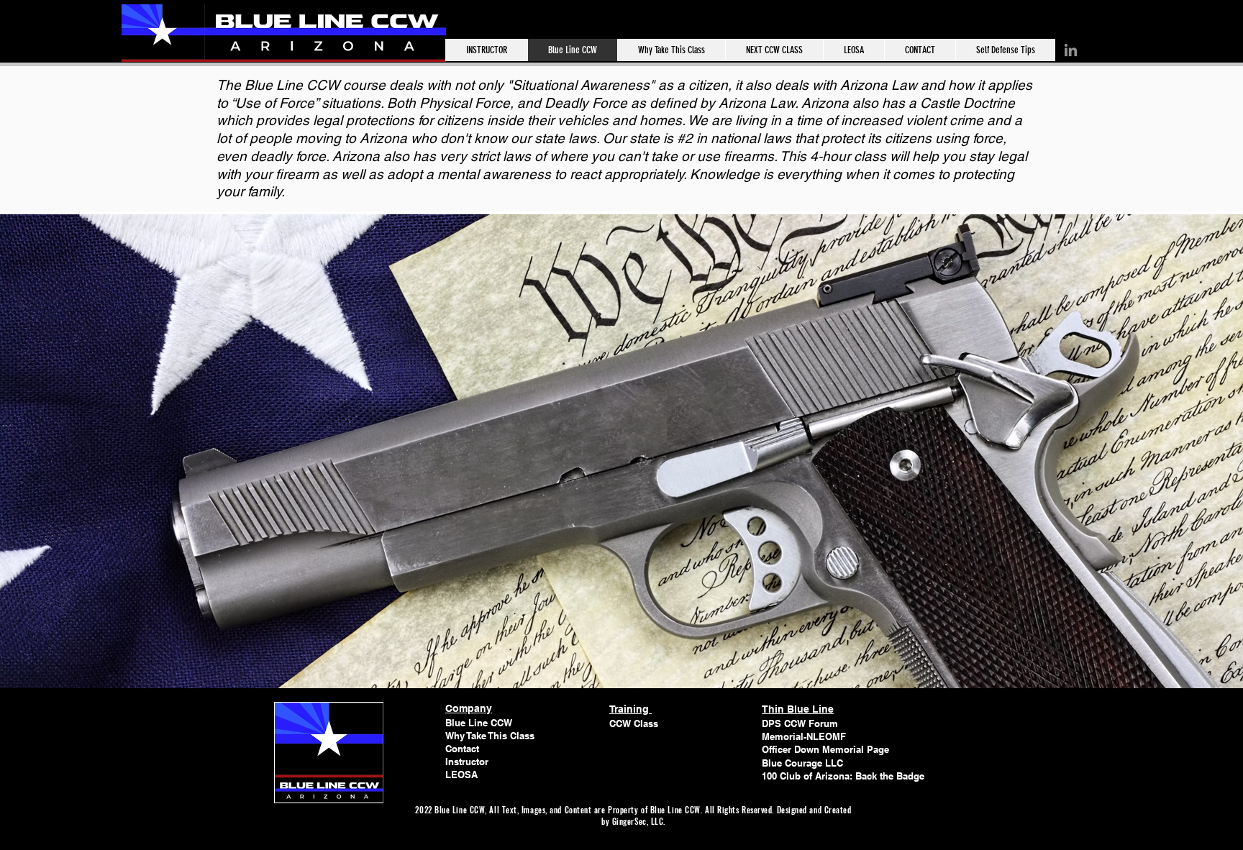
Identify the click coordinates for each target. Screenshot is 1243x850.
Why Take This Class (489, 735)
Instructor (466, 761)
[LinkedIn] (1071, 50)
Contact (462, 748)
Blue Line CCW (478, 722)
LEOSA (461, 774)
